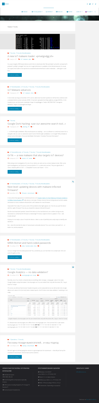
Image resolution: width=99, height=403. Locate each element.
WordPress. (94, 399)
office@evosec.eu (81, 372)
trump (34, 275)
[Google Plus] (92, 4)
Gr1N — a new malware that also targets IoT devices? (36, 155)
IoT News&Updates (14, 87)
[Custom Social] (95, 4)
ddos (23, 246)
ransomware (30, 193)
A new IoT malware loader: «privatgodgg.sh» (30, 56)
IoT (21, 59)
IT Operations (13, 339)
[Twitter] (89, 4)
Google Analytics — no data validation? (28, 272)
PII (28, 127)
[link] (95, 12)
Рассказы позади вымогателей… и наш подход (33, 342)
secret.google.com (27, 275)
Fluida (87, 399)
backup (24, 346)
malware (25, 59)
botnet (24, 158)
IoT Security (24, 87)
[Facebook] (87, 4)
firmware (24, 193)
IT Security (12, 53)
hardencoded (29, 246)
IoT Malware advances (19, 89)
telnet (30, 158)
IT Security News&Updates (23, 53)
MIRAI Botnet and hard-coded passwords (29, 242)
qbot (30, 59)
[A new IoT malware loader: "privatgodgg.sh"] (37, 43)
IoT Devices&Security (15, 152)
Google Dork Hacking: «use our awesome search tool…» (37, 123)
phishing (25, 127)
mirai (32, 93)
